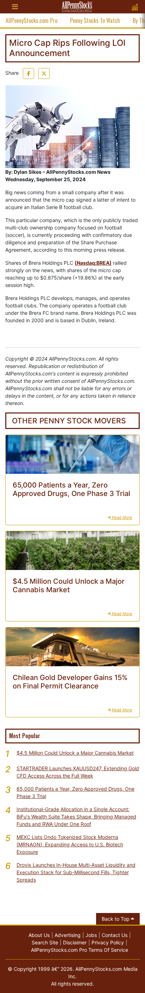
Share (12, 73)
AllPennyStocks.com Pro (31, 20)
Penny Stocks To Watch (95, 20)
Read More (121, 517)
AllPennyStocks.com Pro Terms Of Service (79, 950)
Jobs (91, 935)
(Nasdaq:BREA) (93, 263)
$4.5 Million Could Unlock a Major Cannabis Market (75, 753)
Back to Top (116, 919)
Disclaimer (75, 942)
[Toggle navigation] (14, 6)
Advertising (68, 935)
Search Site (45, 942)
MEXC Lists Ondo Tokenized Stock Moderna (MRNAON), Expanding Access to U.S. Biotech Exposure (70, 844)
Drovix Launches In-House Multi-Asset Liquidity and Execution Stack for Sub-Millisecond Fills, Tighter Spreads (76, 872)
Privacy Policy (108, 942)
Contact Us (114, 935)
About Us (39, 935)
